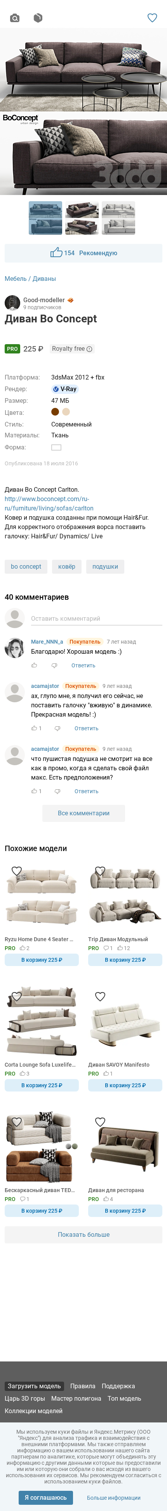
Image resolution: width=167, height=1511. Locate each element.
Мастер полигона (76, 1398)
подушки (105, 566)
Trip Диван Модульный (118, 939)
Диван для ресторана (116, 1190)
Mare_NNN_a (47, 642)
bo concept (26, 566)
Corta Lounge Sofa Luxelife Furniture (40, 1065)
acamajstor (45, 686)
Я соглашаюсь (46, 1497)
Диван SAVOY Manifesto (119, 1065)
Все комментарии (84, 813)
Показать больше (84, 1234)
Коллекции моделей (34, 1411)
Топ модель (124, 1398)
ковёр (66, 566)
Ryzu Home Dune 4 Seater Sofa (40, 939)
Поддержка (118, 1386)
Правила (83, 1386)
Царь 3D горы (25, 1398)
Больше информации (114, 1498)
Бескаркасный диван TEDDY (40, 1190)
